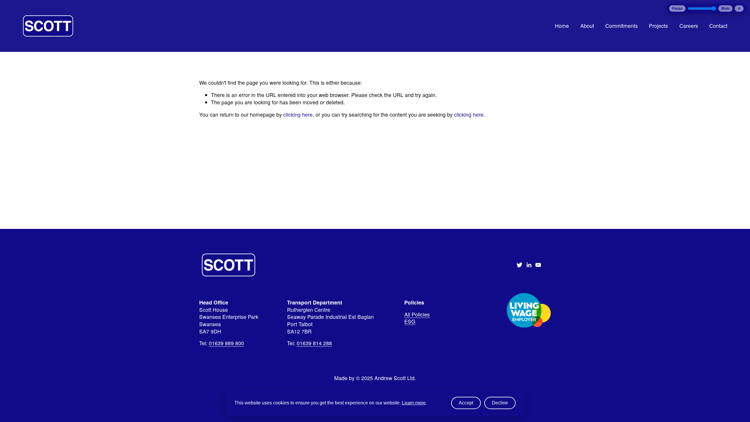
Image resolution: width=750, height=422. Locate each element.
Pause (677, 8)
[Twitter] (519, 265)
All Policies (417, 314)
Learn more (414, 402)
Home (562, 25)
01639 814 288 (314, 343)
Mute (725, 8)
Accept (466, 402)
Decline (500, 402)
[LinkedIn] (529, 265)
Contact (718, 25)
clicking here (298, 114)
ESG (409, 321)
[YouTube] (538, 265)
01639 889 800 (226, 343)
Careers (688, 25)
